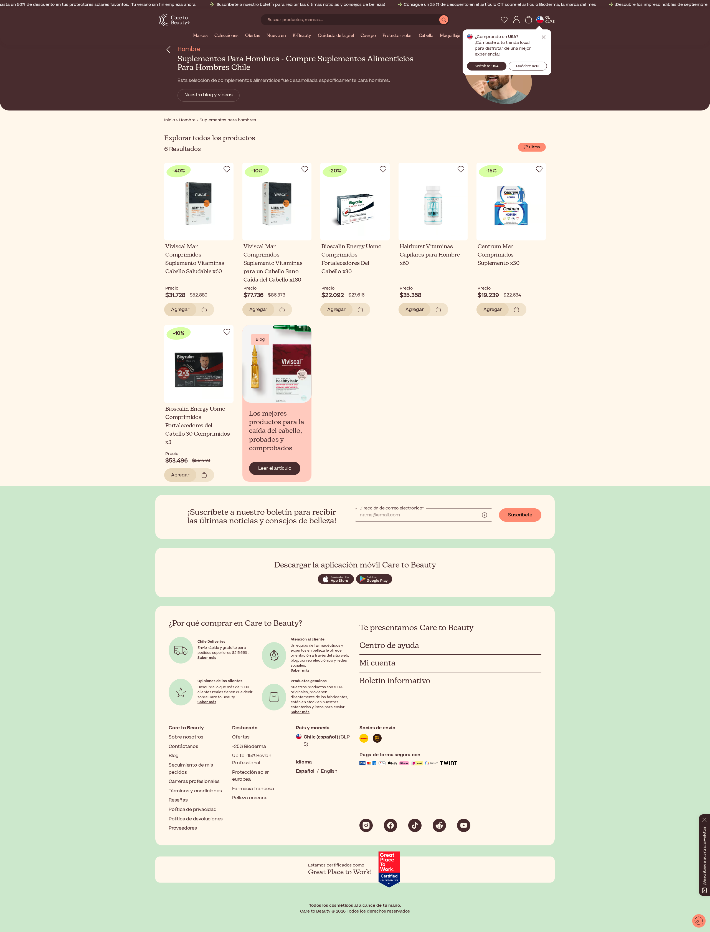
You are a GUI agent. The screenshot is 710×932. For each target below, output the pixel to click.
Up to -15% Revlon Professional (252, 759)
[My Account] (516, 19)
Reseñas (178, 800)
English (329, 771)
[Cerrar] (704, 818)
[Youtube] (463, 825)
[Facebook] (390, 825)
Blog (174, 755)
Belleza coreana (249, 798)
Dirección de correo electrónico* (391, 508)
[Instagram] (366, 825)
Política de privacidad (193, 809)
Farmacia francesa (253, 788)
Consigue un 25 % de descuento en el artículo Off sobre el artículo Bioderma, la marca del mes (500, 4)
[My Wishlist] (504, 19)
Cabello (426, 36)
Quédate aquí (527, 66)
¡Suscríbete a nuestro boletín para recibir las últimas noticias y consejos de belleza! (300, 4)
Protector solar (397, 36)
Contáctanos (183, 746)
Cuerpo (368, 36)
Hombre (189, 49)
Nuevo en (276, 36)
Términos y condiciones (195, 791)
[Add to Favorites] (226, 169)
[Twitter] (439, 825)
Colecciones (226, 36)
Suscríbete (520, 515)
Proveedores (183, 828)
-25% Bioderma (249, 746)
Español (305, 771)
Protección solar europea (250, 776)
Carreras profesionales (194, 781)
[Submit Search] (443, 19)
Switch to (487, 66)
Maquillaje (450, 36)
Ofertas (252, 36)
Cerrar (543, 37)
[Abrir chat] (699, 921)
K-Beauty (302, 36)
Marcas (200, 36)
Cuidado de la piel (336, 36)
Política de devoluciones (196, 819)
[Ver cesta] (528, 19)
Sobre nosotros (186, 737)
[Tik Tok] (415, 825)
